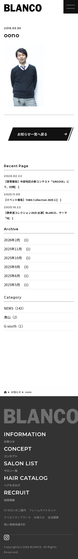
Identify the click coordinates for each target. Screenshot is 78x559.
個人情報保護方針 (15, 524)
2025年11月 (17, 248)
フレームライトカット (42, 510)
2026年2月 (16, 239)
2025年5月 (16, 284)
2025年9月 (16, 266)
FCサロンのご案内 (15, 510)
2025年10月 (17, 257)
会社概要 (53, 517)
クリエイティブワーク (17, 517)
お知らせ (16, 392)
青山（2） (11, 317)
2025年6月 (16, 275)
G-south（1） (14, 326)
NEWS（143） (15, 308)
